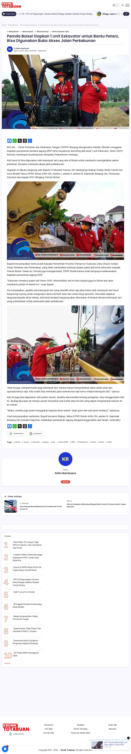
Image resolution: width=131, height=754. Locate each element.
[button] (116, 5)
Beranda (112, 729)
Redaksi (80, 725)
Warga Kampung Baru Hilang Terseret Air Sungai (25, 617)
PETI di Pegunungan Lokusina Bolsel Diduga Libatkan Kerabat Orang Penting (26, 582)
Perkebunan (83, 442)
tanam (102, 442)
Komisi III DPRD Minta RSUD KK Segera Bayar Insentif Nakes (27, 568)
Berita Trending (80, 729)
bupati (26, 442)
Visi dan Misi (48, 733)
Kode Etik (112, 725)
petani (93, 442)
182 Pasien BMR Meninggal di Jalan (26, 654)
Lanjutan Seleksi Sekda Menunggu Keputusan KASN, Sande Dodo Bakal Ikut (27, 557)
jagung (45, 442)
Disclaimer (48, 725)
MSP (73, 442)
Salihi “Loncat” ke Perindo (24, 592)
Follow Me (65, 482)
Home (4, 25)
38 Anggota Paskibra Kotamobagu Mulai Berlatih (27, 605)
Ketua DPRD (63, 442)
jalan (53, 442)
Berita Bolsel (13, 25)
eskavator (36, 442)
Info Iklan (49, 729)
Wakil (110, 442)
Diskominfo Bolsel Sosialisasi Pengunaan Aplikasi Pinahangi (25, 642)
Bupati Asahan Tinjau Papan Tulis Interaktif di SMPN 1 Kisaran (27, 629)
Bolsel (18, 442)
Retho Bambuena (22, 48)
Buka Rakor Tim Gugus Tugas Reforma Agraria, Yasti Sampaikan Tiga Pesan (27, 545)
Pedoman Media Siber (80, 733)
